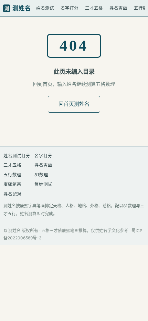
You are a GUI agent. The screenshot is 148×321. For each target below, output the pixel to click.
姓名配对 (12, 194)
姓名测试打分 (16, 155)
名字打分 (69, 8)
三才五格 (94, 8)
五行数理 (12, 174)
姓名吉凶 (118, 8)
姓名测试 (45, 8)
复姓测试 (43, 184)
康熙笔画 (12, 184)
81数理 (41, 174)
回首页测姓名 (74, 104)
